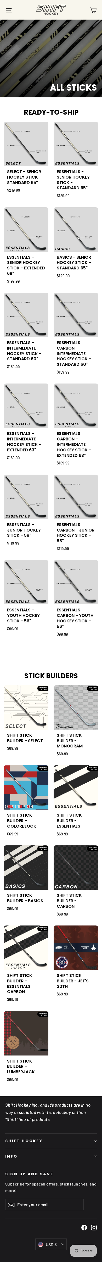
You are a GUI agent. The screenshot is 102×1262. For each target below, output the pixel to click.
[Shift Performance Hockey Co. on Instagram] (94, 1227)
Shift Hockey (24, 1140)
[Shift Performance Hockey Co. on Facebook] (84, 1227)
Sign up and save (29, 1174)
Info (11, 1156)
